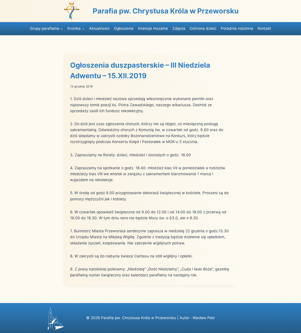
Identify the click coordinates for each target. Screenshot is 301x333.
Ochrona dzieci (203, 28)
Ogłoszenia (124, 28)
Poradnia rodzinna (237, 28)
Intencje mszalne (153, 28)
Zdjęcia (178, 28)
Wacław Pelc (204, 318)
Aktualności (99, 28)
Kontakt (264, 28)
